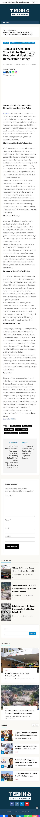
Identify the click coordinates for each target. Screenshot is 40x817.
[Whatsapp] (13, 72)
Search (5, 628)
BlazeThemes (29, 812)
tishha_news (9, 64)
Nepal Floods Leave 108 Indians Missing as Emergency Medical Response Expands (24, 588)
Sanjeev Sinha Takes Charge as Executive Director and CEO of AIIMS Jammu (15, 2)
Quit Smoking (9, 429)
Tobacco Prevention (11, 433)
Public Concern (15, 426)
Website (8, 536)
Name (8, 520)
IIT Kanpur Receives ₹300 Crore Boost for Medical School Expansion (26, 775)
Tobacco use (23, 433)
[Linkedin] (10, 72)
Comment (9, 495)
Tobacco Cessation (21, 429)
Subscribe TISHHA (9, 419)
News (6, 43)
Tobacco (6, 113)
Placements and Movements (23, 738)
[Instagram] (16, 72)
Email (7, 528)
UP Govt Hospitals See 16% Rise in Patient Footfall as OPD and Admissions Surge (26, 748)
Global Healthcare (27, 43)
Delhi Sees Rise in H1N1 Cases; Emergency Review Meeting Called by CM (23, 609)
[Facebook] (4, 72)
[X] (7, 72)
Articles (14, 43)
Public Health (27, 426)
